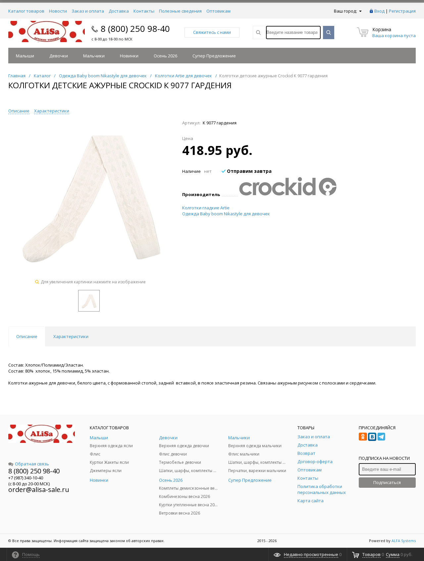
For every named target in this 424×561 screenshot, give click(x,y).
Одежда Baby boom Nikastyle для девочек (226, 214)
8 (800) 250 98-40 (135, 29)
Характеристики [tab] (70, 336)
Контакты (143, 11)
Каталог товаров (26, 11)
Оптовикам (218, 11)
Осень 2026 (165, 56)
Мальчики (94, 56)
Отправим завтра (249, 171)
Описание (18, 111)
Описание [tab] (26, 336)
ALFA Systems (404, 540)
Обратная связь (32, 464)
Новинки (129, 56)
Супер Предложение (214, 56)
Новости (58, 11)
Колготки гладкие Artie (206, 208)
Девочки (58, 56)
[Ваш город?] (360, 11)
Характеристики (51, 111)
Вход (379, 11)
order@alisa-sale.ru (38, 489)
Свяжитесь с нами (212, 32)
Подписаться (387, 482)
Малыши (25, 56)
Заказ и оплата (88, 11)
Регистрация (402, 11)
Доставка (119, 11)
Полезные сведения (180, 11)
